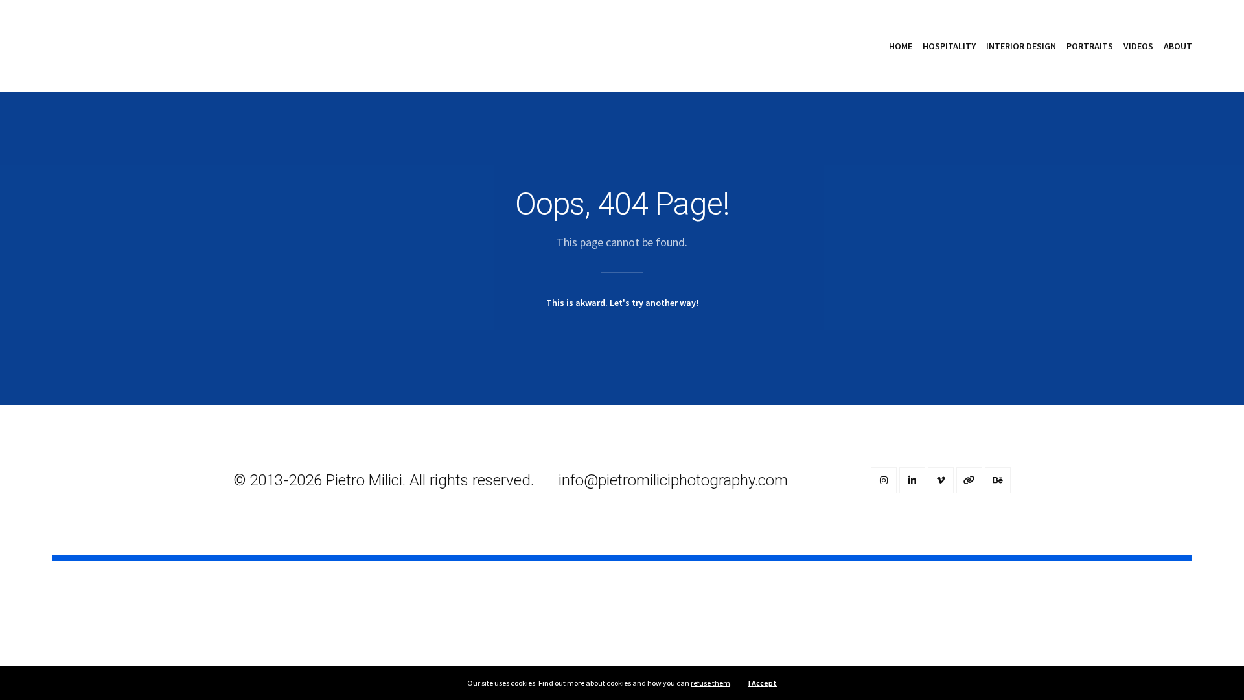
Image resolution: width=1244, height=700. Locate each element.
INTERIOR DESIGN (1021, 46)
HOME (900, 46)
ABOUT (1178, 46)
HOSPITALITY (949, 46)
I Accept (762, 683)
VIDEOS (1138, 46)
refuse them (710, 683)
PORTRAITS (1089, 46)
